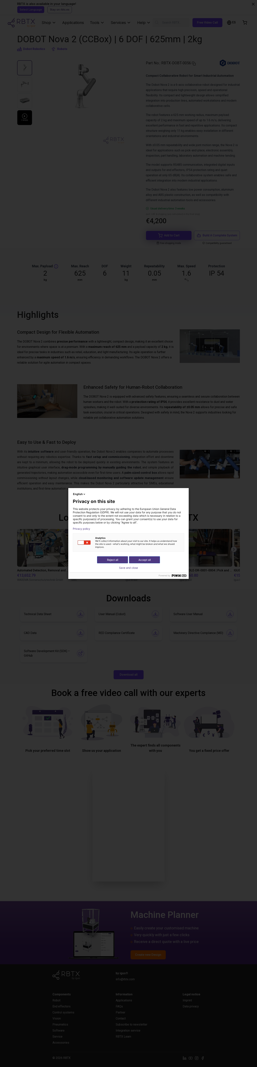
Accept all (144, 559)
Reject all (112, 559)
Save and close (128, 567)
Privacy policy (81, 528)
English (78, 494)
